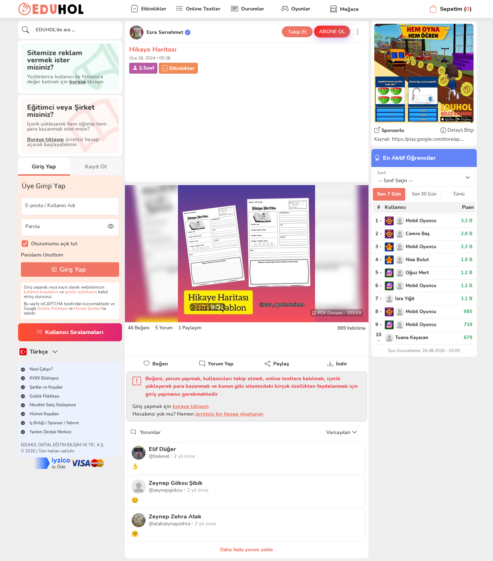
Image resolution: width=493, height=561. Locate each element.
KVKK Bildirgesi (44, 378)
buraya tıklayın (191, 406)
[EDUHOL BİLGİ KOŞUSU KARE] (424, 73)
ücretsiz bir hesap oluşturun (229, 413)
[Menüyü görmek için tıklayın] (358, 31)
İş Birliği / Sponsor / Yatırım (54, 423)
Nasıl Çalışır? (41, 369)
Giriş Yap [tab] (44, 167)
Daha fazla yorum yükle (246, 550)
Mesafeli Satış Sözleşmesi (53, 405)
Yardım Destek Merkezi (50, 432)
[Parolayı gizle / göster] (111, 226)
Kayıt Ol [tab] (96, 167)
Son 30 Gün (424, 194)
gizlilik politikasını (81, 292)
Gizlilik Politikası (52, 308)
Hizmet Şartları (87, 308)
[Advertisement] (246, 126)
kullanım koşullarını (41, 292)
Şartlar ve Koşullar (46, 387)
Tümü (458, 194)
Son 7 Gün (389, 194)
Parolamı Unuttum (42, 254)
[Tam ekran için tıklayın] (246, 253)
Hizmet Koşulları (44, 414)
